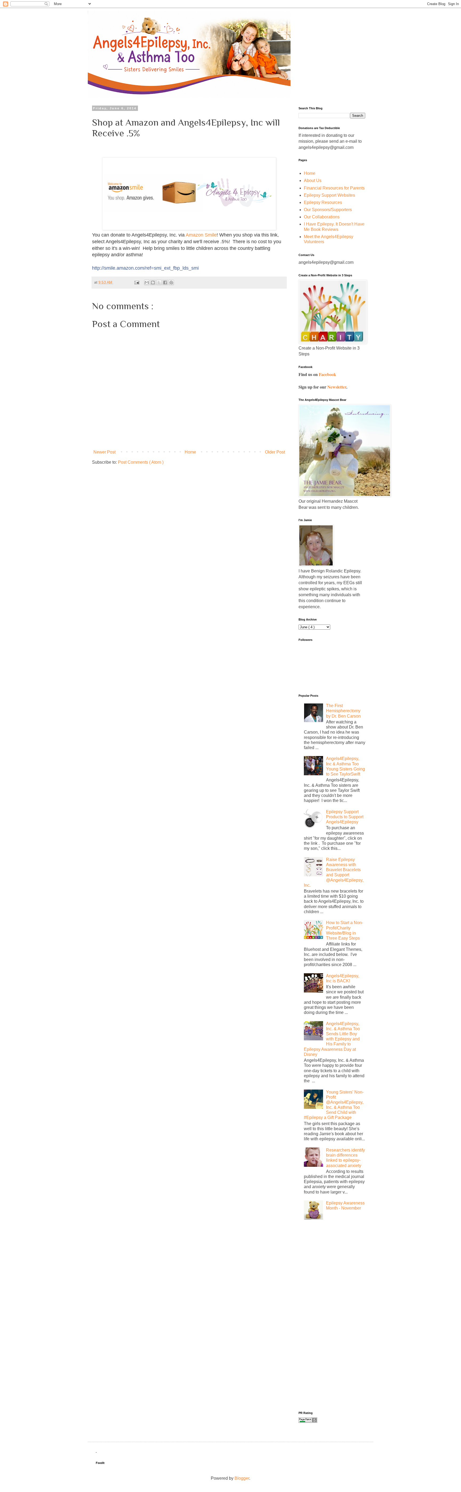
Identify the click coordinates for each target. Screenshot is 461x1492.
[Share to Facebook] (165, 282)
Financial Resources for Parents (334, 188)
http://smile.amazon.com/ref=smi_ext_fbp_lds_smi (145, 268)
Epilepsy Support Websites (329, 195)
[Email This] (146, 282)
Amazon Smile (201, 235)
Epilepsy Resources (323, 202)
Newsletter (336, 387)
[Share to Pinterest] (171, 282)
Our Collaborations (322, 217)
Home (190, 452)
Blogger (242, 1478)
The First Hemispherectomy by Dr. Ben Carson (343, 710)
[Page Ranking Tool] (308, 1421)
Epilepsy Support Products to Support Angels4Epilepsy (344, 816)
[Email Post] (136, 282)
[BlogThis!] (153, 282)
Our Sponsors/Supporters (328, 209)
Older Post (275, 452)
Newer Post (104, 452)
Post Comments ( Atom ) (141, 462)
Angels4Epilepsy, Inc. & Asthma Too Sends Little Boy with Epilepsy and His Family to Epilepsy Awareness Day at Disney (332, 1039)
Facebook (327, 374)
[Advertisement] (320, 1313)
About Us (312, 180)
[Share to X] (159, 282)
